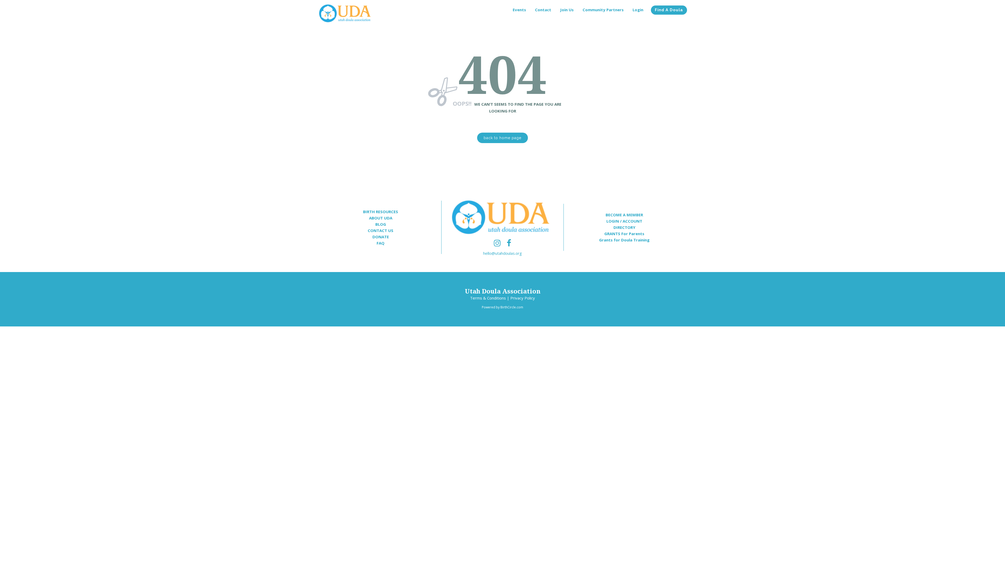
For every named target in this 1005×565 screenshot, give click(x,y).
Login (638, 9)
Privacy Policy (522, 298)
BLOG (380, 224)
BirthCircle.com (511, 307)
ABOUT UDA (380, 218)
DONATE (380, 236)
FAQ (380, 243)
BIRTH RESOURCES (380, 211)
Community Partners (603, 9)
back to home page (502, 138)
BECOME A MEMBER (624, 214)
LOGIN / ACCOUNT (624, 221)
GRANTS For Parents (624, 233)
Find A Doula (669, 10)
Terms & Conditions (488, 298)
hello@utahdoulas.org (502, 253)
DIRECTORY (624, 227)
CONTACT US (380, 230)
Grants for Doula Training (624, 239)
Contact (543, 9)
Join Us (567, 9)
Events (519, 9)
